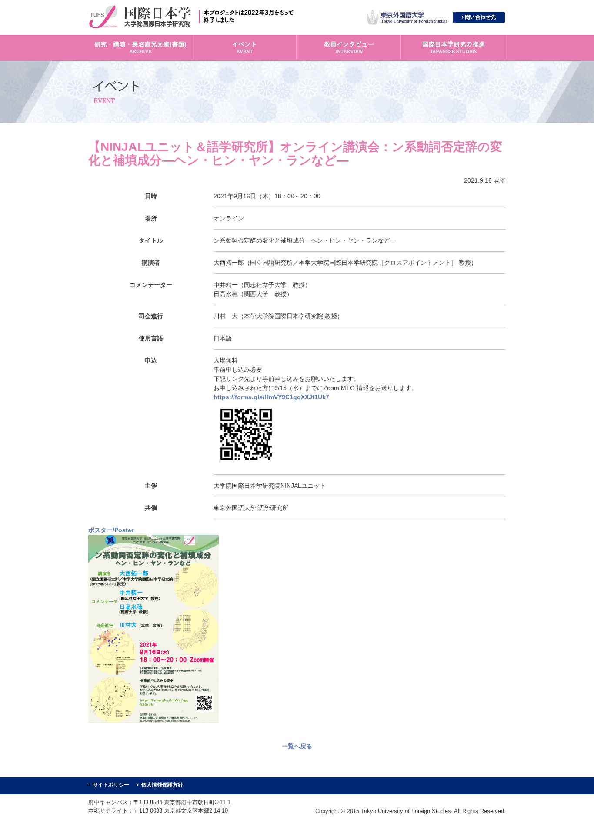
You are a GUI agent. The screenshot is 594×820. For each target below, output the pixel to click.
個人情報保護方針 (162, 785)
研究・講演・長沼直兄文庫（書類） (140, 48)
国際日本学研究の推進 (453, 48)
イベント (245, 48)
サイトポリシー (111, 785)
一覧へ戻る (297, 746)
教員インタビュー (349, 48)
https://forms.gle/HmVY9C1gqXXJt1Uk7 (271, 396)
